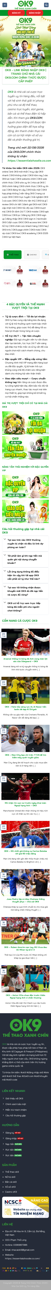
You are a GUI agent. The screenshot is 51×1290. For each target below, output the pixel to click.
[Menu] (4, 5)
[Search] (46, 5)
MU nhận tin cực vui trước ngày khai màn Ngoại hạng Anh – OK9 (25, 804)
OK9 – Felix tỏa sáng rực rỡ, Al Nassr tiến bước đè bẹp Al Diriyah (25, 708)
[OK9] (25, 5)
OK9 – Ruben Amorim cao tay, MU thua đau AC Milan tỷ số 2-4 (25, 948)
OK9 (4, 1044)
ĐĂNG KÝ (16, 13)
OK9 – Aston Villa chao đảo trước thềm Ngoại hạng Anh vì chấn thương (25, 996)
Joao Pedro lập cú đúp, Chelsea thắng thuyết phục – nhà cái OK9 (26, 900)
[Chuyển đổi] (4, 539)
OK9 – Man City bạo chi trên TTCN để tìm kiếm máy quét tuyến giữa (25, 756)
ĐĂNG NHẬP (35, 13)
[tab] (13, 254)
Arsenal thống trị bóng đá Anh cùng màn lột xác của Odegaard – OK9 (25, 660)
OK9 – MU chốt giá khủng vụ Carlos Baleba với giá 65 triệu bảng (25, 852)
